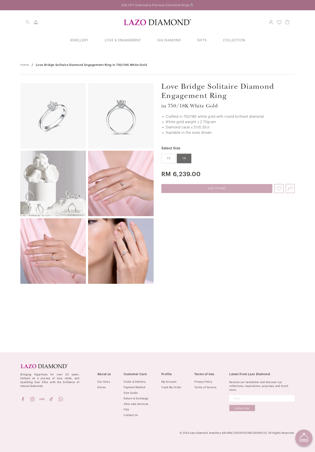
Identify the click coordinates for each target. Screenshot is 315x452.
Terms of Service (205, 387)
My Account (169, 382)
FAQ (126, 409)
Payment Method (134, 387)
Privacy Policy (203, 382)
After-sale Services (136, 404)
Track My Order (171, 387)
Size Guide (131, 393)
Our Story (103, 382)
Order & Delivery (135, 382)
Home (24, 65)
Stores (101, 387)
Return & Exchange (136, 398)
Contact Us (131, 415)
